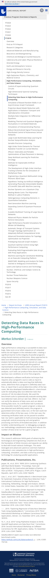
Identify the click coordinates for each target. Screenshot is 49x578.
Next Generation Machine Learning (22, 203)
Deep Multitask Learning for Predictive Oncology (23, 158)
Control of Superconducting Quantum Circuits (23, 87)
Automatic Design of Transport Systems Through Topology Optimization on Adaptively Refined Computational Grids (24, 230)
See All (8, 297)
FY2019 (8, 38)
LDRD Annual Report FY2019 (36, 305)
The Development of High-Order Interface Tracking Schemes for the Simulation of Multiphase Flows (24, 170)
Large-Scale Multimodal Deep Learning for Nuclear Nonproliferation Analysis (25, 139)
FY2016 (8, 291)
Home (3, 305)
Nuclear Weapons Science (17, 278)
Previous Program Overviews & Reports (20, 17)
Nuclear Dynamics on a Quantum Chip (23, 189)
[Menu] (46, 10)
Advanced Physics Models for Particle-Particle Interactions (23, 218)
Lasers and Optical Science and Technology (24, 267)
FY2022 (8, 29)
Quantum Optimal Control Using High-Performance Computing (23, 246)
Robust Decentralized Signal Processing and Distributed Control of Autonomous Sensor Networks (25, 132)
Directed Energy (13, 63)
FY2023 (8, 26)
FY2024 (8, 23)
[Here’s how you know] (24, 3)
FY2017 (8, 287)
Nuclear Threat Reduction (17, 275)
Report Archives (15, 305)
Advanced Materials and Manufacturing (22, 50)
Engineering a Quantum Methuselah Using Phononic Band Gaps (25, 177)
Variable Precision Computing (20, 143)
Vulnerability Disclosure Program (27, 566)
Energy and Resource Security (18, 69)
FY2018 (8, 284)
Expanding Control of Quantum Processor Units (24, 207)
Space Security (12, 281)
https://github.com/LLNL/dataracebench (17, 539)
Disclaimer (21, 575)
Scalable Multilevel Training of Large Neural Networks (25, 213)
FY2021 (8, 32)
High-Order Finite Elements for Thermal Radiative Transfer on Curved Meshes (24, 147)
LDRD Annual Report (16, 11)
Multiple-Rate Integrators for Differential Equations (24, 117)
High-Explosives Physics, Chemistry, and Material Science (23, 76)
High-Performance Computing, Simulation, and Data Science (24, 82)
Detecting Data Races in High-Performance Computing (25, 98)
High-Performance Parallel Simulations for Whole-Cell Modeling (25, 224)
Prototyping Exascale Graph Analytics (23, 242)
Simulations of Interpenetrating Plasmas (24, 127)
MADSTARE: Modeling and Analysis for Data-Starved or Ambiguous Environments (25, 262)
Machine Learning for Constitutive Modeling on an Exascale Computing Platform (25, 257)
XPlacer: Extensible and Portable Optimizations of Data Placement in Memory (25, 153)
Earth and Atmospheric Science (19, 66)
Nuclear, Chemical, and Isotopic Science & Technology (23, 271)
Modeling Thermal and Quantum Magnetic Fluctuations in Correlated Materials (25, 122)
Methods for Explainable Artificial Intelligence (21, 164)
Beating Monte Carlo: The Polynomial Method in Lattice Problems (22, 193)
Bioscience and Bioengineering (19, 54)
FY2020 (8, 35)
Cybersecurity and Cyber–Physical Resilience (24, 60)
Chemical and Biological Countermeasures (23, 57)
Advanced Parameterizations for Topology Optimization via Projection (24, 237)
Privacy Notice (31, 575)
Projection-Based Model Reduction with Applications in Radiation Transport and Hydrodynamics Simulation (24, 110)
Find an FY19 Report (15, 44)
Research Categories (15, 47)
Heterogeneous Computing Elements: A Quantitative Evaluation (23, 199)
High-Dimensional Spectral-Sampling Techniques (22, 93)
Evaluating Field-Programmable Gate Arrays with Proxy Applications (25, 251)
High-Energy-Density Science (18, 72)
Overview (10, 41)
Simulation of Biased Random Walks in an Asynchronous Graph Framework (24, 104)
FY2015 (8, 294)
